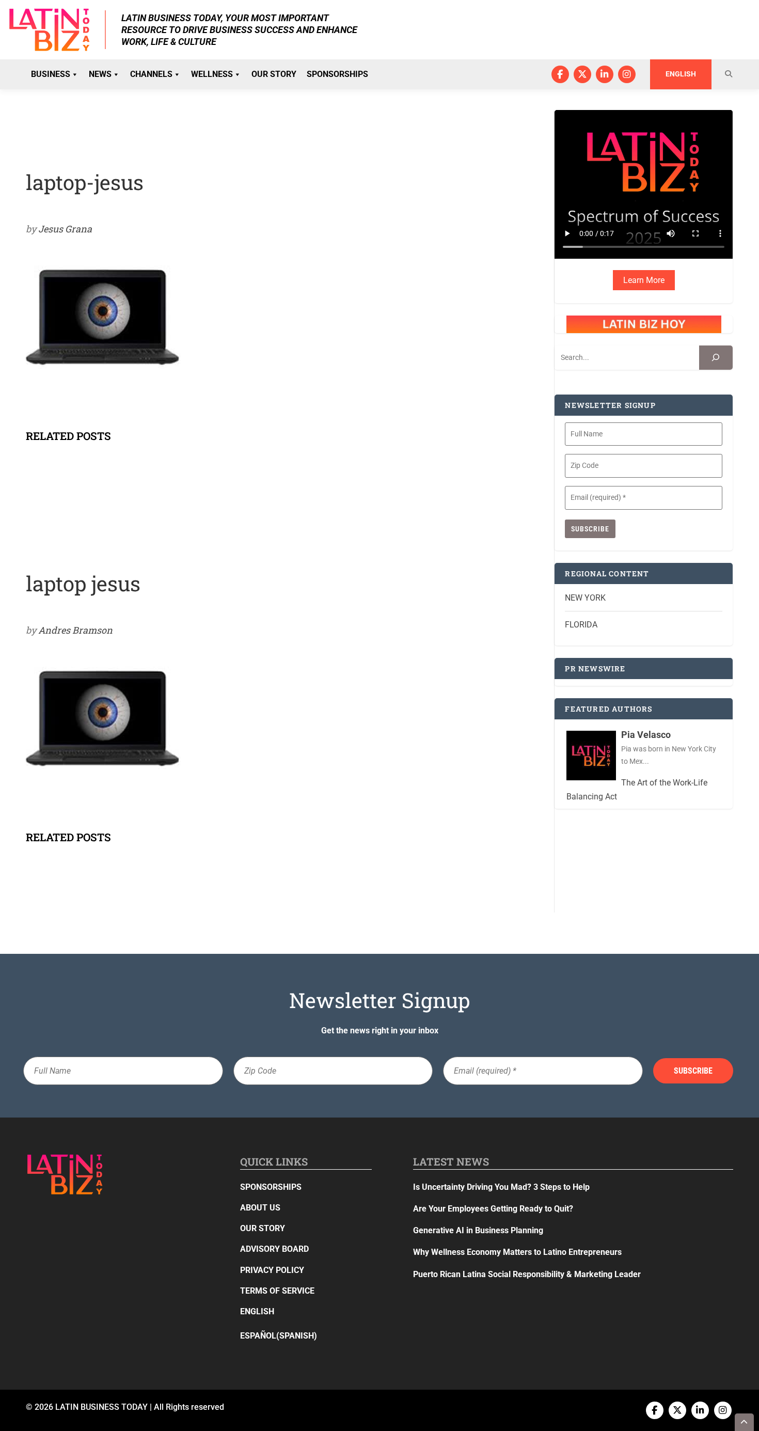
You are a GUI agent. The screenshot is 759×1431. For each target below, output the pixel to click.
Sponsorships (337, 74)
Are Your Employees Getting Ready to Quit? (493, 1209)
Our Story (273, 74)
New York (585, 598)
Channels (151, 74)
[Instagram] (627, 74)
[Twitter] (582, 74)
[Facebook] (560, 74)
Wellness (212, 74)
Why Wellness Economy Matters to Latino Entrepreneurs (517, 1252)
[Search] (716, 357)
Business (50, 74)
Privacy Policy (272, 1270)
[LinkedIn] (604, 74)
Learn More (644, 280)
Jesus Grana (65, 229)
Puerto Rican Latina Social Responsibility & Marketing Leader (527, 1274)
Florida (581, 625)
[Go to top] (744, 1422)
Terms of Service (277, 1291)
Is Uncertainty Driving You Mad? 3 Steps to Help (501, 1187)
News (100, 74)
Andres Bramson (75, 630)
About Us (260, 1208)
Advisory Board (274, 1249)
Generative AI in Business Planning (478, 1230)
